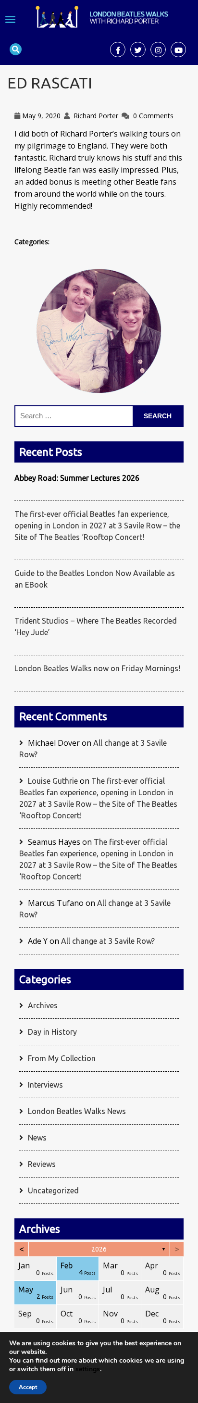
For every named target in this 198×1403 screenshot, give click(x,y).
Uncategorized (53, 1190)
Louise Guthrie (53, 781)
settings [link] (87, 1369)
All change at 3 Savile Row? (108, 941)
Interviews (45, 1084)
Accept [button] (28, 1387)
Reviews (42, 1164)
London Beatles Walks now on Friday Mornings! (97, 668)
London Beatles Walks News (77, 1111)
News (37, 1137)
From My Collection (62, 1058)
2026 (99, 1249)
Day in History (52, 1031)
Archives (43, 1005)
